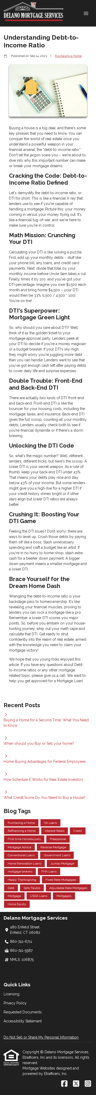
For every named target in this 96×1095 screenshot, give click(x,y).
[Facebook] (64, 1084)
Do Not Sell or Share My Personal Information (41, 1037)
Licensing (11, 994)
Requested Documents (23, 1012)
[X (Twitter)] (76, 1084)
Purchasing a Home (68, 56)
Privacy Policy (15, 1003)
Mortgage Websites (39, 1068)
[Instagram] (87, 1084)
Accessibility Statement (23, 1021)
